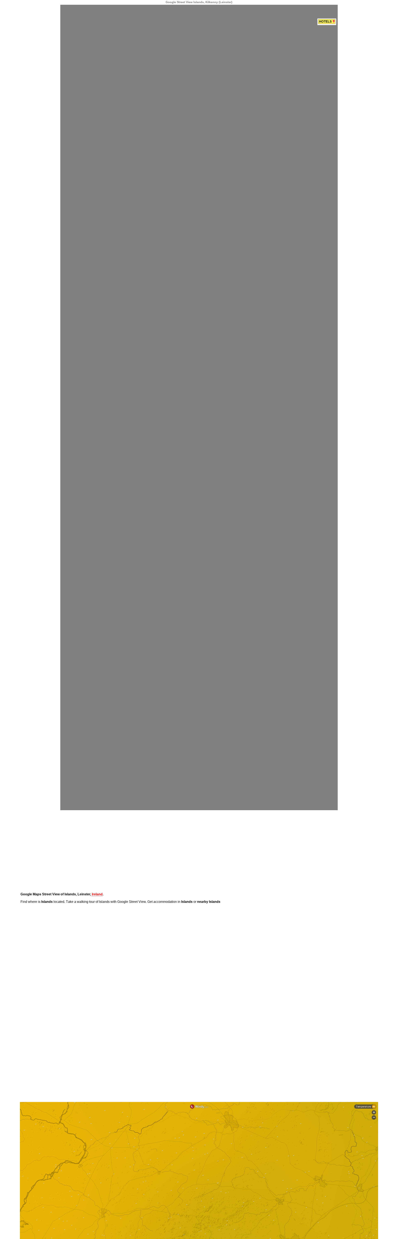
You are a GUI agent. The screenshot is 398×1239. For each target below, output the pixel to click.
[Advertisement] (19, 63)
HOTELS (325, 21)
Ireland (97, 894)
